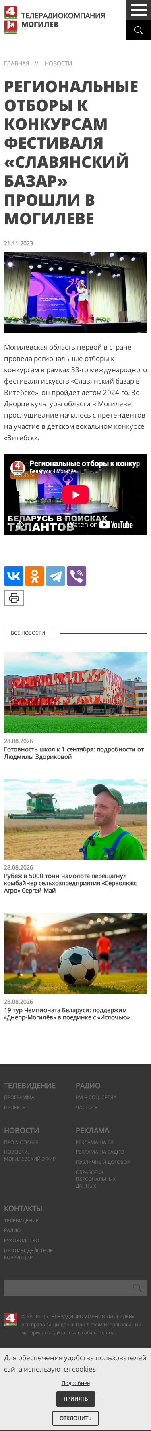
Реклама (92, 1130)
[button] (139, 10)
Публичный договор (103, 1162)
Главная (16, 63)
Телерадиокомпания (63, 20)
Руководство (21, 1240)
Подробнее (76, 1383)
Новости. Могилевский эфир (30, 1155)
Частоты (87, 1107)
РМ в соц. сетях (96, 1097)
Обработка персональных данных (96, 1179)
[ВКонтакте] (13, 576)
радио (12, 1230)
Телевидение (30, 1085)
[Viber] (76, 576)
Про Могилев (21, 1142)
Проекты (15, 1107)
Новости (21, 1130)
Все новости (28, 632)
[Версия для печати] (14, 598)
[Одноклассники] (34, 576)
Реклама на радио (100, 1151)
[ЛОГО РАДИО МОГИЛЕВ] (10, 27)
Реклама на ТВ (95, 1142)
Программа (19, 1097)
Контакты (23, 1208)
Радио (88, 1085)
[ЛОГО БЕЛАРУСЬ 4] (10, 12)
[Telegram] (55, 576)
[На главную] (10, 1319)
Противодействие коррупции (28, 1254)
